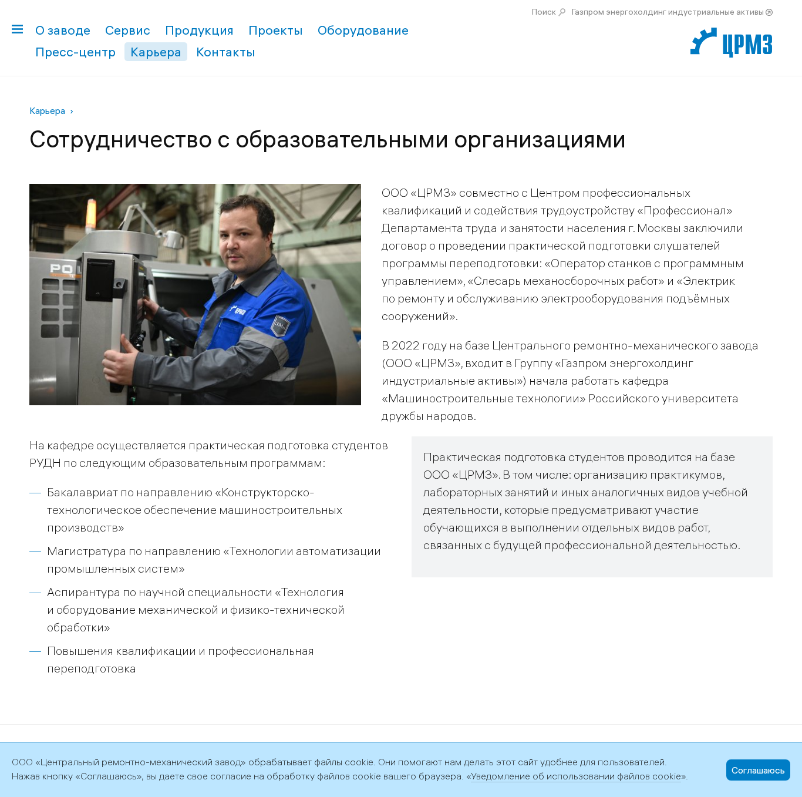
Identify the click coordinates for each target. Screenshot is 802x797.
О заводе (62, 30)
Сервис (127, 30)
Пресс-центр (75, 51)
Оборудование (363, 30)
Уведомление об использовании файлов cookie (576, 776)
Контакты (225, 51)
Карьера (155, 51)
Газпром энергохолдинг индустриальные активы (668, 11)
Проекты (275, 30)
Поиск (544, 11)
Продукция (199, 30)
